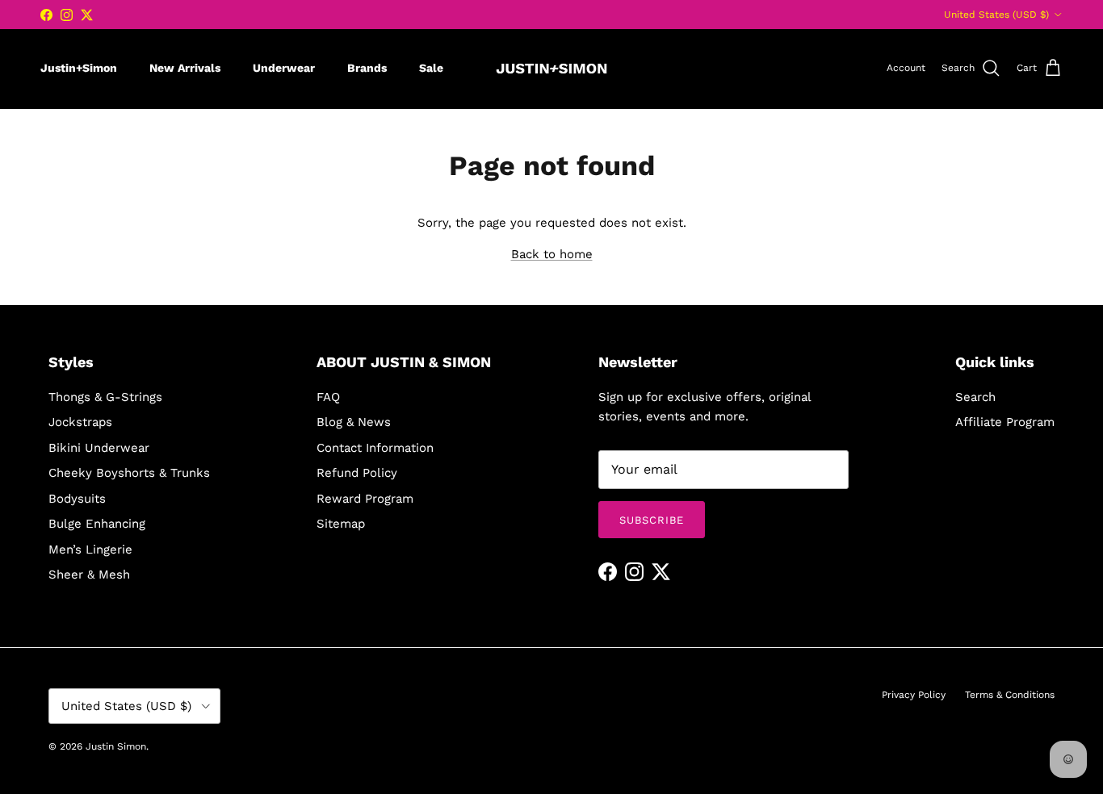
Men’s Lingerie (90, 549)
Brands (367, 67)
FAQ (328, 397)
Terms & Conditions (1010, 694)
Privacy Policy (914, 694)
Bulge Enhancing (96, 523)
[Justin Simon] (551, 68)
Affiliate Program (1005, 422)
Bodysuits (77, 498)
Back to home (552, 254)
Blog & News (354, 422)
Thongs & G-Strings (105, 397)
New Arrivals (184, 67)
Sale (431, 67)
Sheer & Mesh (89, 574)
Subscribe (651, 520)
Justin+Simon (78, 67)
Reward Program (365, 498)
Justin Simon (116, 746)
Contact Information (375, 448)
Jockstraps (80, 422)
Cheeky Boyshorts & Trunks (129, 473)
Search (975, 397)
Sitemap (341, 523)
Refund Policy (357, 473)
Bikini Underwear (98, 448)
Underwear (284, 67)
